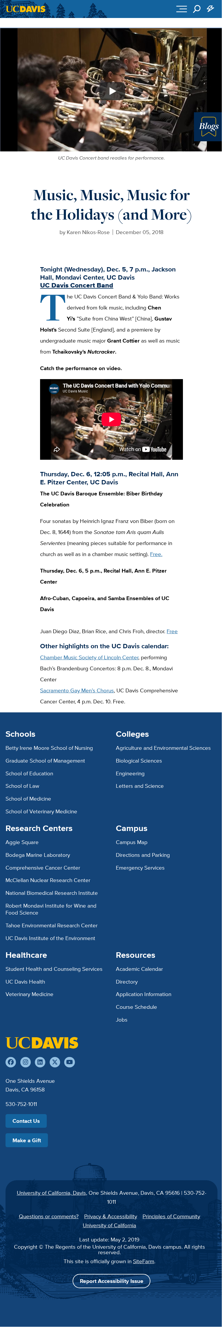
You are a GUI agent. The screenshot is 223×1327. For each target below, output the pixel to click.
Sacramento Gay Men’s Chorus (77, 690)
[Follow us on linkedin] (40, 1062)
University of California (109, 1225)
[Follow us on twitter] (55, 1062)
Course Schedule (136, 1007)
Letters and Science (140, 786)
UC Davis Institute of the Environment (50, 938)
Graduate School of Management (45, 760)
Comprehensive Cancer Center (43, 867)
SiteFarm (143, 1261)
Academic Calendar (139, 969)
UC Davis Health (25, 981)
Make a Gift (26, 1140)
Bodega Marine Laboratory (38, 855)
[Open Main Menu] (181, 9)
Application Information (143, 994)
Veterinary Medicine (29, 994)
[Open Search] (197, 9)
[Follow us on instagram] (25, 1062)
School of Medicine (28, 798)
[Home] (42, 1043)
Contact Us (26, 1121)
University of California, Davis (51, 1193)
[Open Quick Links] (211, 9)
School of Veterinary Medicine (41, 811)
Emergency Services (140, 867)
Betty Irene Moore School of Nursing (49, 748)
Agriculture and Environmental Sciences (163, 748)
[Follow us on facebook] (11, 1062)
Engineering (130, 773)
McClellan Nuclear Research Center (48, 880)
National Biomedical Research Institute (52, 893)
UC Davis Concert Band (76, 285)
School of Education (29, 773)
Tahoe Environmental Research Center (52, 925)
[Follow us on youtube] (69, 1062)
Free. (156, 554)
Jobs (121, 1019)
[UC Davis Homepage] (26, 9)
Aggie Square (22, 842)
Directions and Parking (143, 855)
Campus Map (132, 842)
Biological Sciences (139, 760)
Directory (127, 981)
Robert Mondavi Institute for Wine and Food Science (51, 909)
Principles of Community (171, 1216)
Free (172, 631)
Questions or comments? (49, 1216)
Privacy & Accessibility (110, 1216)
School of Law (22, 786)
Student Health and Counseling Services (54, 969)
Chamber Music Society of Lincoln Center (89, 657)
